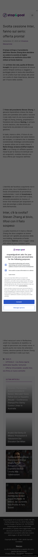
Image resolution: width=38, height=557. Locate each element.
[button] (19, 274)
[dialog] (19, 278)
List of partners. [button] (23, 285)
